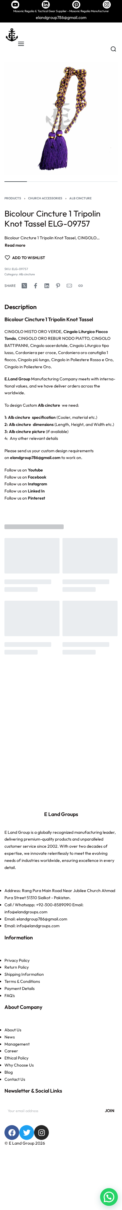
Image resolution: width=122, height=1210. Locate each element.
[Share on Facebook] (35, 285)
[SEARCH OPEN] (113, 49)
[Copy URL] (80, 285)
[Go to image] (15, 181)
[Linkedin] (46, 5)
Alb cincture (80, 198)
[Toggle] (15, 245)
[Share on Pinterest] (58, 285)
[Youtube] (15, 5)
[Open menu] (21, 43)
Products (12, 198)
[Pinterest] (76, 5)
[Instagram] (107, 5)
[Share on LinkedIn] (46, 285)
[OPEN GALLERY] (61, 118)
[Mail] (69, 285)
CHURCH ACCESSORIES (45, 198)
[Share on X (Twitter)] (24, 285)
